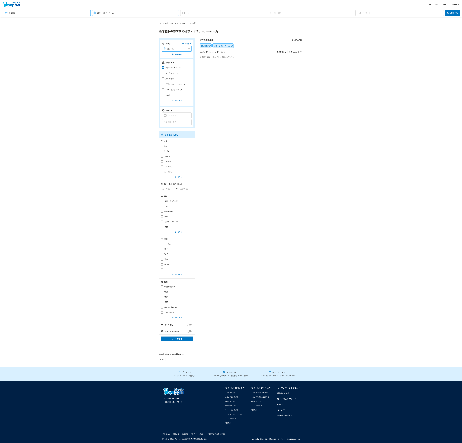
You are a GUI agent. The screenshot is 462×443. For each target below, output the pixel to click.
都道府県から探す (231, 406)
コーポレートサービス (232, 414)
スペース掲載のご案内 (258, 393)
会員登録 (455, 4)
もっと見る (178, 100)
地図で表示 (178, 54)
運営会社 (176, 434)
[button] (176, 67)
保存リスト (433, 4)
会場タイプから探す (231, 397)
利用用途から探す (231, 401)
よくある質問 (229, 419)
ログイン (445, 4)
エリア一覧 (185, 44)
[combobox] (46, 13)
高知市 (184, 23)
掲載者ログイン (256, 401)
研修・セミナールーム (172, 23)
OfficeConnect (282, 393)
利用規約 (228, 423)
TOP (160, 23)
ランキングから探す (231, 410)
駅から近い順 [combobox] (294, 51)
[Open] (88, 13)
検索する (454, 13)
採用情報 (185, 434)
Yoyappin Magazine (283, 415)
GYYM (279, 404)
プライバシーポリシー (198, 434)
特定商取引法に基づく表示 (216, 434)
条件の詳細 (298, 40)
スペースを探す (230, 393)
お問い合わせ (166, 434)
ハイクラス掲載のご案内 (259, 397)
